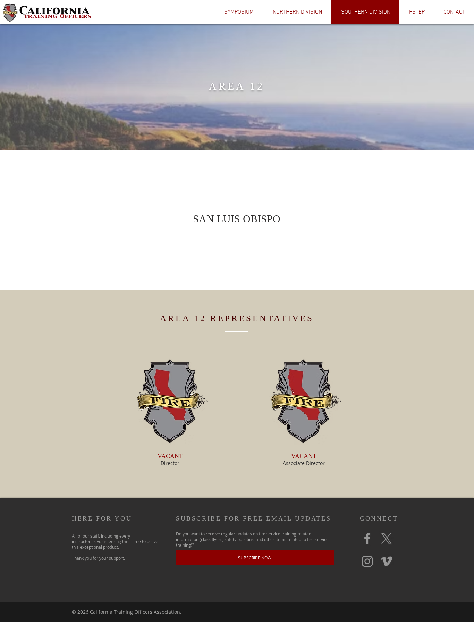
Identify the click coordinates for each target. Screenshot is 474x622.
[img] (170, 412)
